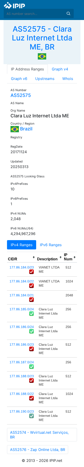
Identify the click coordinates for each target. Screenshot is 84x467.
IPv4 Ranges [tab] (21, 244)
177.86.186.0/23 (22, 344)
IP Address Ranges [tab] (27, 69)
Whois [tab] (67, 78)
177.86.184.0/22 (22, 281)
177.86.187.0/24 (22, 362)
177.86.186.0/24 (22, 327)
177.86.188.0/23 (22, 376)
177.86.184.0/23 (22, 267)
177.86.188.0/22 (22, 394)
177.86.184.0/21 (22, 295)
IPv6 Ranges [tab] (51, 244)
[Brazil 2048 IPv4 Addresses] (42, 56)
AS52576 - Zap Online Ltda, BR (37, 449)
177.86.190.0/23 (22, 411)
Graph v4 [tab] (60, 69)
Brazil (25, 129)
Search (68, 13)
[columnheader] (21, 257)
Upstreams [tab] (44, 78)
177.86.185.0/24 (22, 309)
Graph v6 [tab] (19, 78)
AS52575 (20, 95)
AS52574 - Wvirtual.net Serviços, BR (39, 434)
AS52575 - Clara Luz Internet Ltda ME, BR (42, 37)
